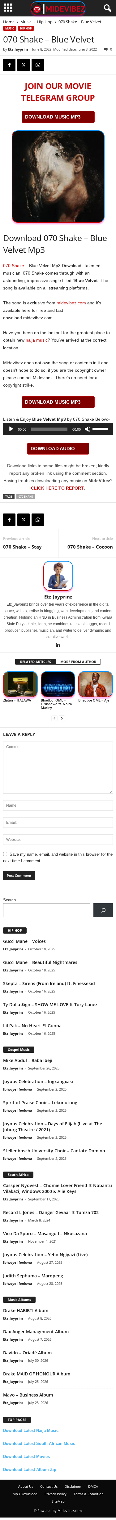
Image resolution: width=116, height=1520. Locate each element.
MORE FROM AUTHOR (78, 661)
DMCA (93, 1486)
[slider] (101, 428)
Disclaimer (73, 1486)
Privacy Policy (56, 1493)
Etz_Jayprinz (18, 49)
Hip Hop (45, 22)
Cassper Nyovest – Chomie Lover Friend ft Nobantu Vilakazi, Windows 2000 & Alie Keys (57, 1188)
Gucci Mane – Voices (24, 941)
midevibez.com (71, 302)
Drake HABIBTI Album (25, 1310)
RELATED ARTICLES (35, 661)
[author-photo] (58, 576)
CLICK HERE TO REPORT (57, 488)
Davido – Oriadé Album (27, 1353)
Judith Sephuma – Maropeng (33, 1276)
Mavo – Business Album (28, 1395)
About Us (25, 1486)
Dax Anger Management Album (36, 1331)
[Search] (103, 910)
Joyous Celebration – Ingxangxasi (38, 1081)
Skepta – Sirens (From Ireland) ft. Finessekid (49, 983)
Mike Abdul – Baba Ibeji (27, 1060)
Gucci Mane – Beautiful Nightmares (40, 962)
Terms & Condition (89, 1493)
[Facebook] (9, 65)
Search (9, 900)
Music (25, 22)
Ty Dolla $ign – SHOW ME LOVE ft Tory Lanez (50, 1004)
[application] (58, 429)
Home (9, 22)
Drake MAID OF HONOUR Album (36, 1374)
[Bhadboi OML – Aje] (95, 684)
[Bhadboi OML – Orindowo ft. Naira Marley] (58, 684)
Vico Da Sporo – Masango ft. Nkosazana (45, 1233)
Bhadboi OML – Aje (93, 700)
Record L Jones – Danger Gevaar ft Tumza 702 (51, 1212)
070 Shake (13, 265)
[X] (23, 65)
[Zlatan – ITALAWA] (20, 684)
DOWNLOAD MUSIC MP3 (52, 116)
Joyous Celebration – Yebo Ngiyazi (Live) (45, 1255)
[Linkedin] (58, 645)
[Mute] (87, 429)
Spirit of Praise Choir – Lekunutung (40, 1102)
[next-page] (62, 718)
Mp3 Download (25, 1493)
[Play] (11, 429)
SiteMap (58, 1501)
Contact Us (49, 1486)
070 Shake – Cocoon (90, 547)
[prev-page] (54, 718)
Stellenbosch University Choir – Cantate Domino (54, 1151)
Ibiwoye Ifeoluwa (17, 1089)
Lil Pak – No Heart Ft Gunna (32, 1026)
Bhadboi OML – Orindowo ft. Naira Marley (56, 704)
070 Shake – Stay (22, 547)
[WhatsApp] (38, 65)
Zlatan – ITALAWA (17, 700)
